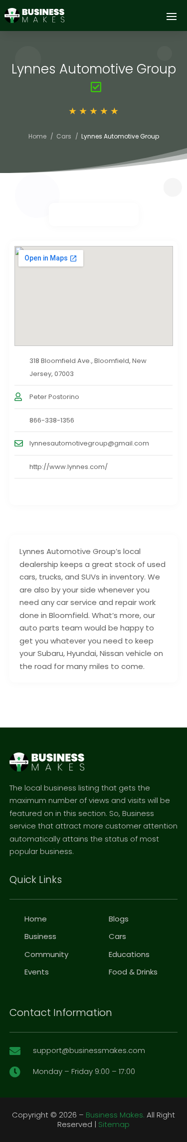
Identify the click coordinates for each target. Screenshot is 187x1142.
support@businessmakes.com (89, 1050)
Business (40, 936)
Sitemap (114, 1124)
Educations (129, 954)
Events (36, 971)
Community (46, 954)
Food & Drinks (133, 971)
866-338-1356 (51, 420)
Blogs (119, 919)
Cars (63, 136)
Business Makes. (115, 1115)
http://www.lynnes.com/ (68, 467)
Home (37, 136)
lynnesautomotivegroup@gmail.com (89, 443)
